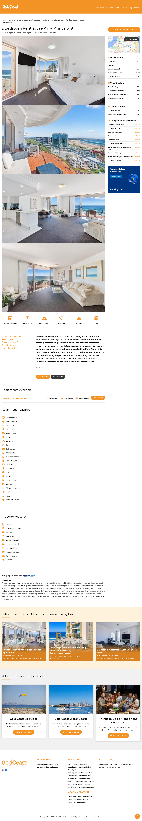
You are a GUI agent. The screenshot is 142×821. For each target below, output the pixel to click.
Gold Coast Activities (24, 718)
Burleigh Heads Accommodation (80, 770)
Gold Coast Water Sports (71, 718)
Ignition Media (97, 817)
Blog (130, 8)
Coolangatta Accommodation (79, 776)
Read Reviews (58, 377)
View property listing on (12, 576)
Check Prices (43, 377)
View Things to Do (24, 732)
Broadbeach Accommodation (79, 767)
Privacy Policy (53, 764)
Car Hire (124, 8)
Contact (136, 8)
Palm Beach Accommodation (79, 784)
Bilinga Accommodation (77, 764)
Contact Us (41, 767)
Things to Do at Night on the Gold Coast (118, 720)
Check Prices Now (124, 30)
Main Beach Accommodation (79, 778)
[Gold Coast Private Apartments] (11, 6)
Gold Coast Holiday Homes (78, 800)
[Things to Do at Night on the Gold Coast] (118, 699)
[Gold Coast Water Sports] (71, 699)
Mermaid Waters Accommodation (81, 781)
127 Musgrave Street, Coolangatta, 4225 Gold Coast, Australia (29, 33)
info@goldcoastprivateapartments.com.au (117, 764)
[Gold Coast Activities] (24, 699)
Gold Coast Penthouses (77, 802)
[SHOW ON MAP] (124, 44)
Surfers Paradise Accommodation (81, 787)
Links (47, 767)
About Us (40, 764)
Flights (117, 8)
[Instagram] (3, 770)
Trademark (53, 767)
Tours (111, 8)
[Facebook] (6, 770)
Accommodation (101, 8)
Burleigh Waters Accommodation (81, 773)
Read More (39, 367)
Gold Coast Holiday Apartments (80, 797)
